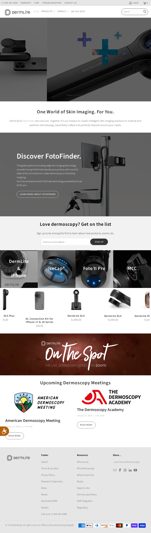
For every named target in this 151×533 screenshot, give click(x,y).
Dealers (45, 507)
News (44, 488)
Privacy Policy (48, 475)
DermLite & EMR (49, 501)
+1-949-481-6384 (9, 2)
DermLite (17, 525)
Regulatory (82, 507)
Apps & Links (83, 488)
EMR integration (85, 501)
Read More (14, 435)
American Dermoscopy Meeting (32, 421)
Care (36, 2)
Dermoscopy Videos (87, 494)
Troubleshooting (51, 2)
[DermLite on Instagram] (125, 470)
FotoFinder (28, 121)
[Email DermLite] (115, 470)
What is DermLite (85, 475)
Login (135, 2)
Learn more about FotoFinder (38, 194)
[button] (48, 12)
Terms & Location (50, 468)
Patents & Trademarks (52, 481)
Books (44, 494)
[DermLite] (16, 11)
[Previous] (6, 308)
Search (44, 462)
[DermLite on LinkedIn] (130, 470)
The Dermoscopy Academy (100, 410)
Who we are (82, 462)
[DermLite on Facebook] (120, 470)
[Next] (146, 308)
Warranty (26, 2)
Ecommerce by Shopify (62, 525)
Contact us (70, 2)
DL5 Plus (75, 60)
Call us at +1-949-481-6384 (54, 514)
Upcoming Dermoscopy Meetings (75, 382)
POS (44, 525)
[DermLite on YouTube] (135, 470)
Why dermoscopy (85, 468)
